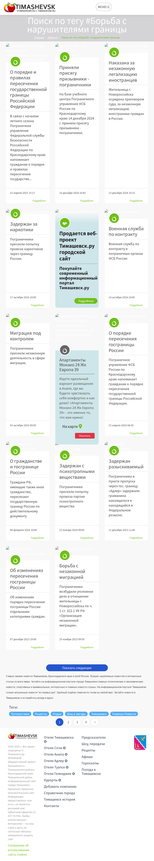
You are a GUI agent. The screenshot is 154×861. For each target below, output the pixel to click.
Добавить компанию (60, 786)
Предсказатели (94, 737)
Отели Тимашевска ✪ (59, 739)
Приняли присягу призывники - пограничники (75, 76)
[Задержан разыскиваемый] (126, 446)
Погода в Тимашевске (91, 771)
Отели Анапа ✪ (55, 754)
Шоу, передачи (93, 744)
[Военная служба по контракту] (126, 214)
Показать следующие (77, 668)
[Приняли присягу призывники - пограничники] (77, 50)
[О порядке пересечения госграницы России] (126, 318)
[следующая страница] (95, 722)
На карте (70, 426)
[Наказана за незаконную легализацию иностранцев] (126, 48)
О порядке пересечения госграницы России (123, 341)
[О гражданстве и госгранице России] (27, 446)
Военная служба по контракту (126, 231)
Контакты (51, 806)
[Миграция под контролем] (27, 318)
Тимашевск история (59, 799)
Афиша (87, 757)
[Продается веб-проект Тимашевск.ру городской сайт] (77, 258)
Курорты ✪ (52, 780)
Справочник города (59, 793)
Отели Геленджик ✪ (59, 773)
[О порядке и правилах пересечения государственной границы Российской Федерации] (27, 52)
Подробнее (39, 200)
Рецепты (88, 750)
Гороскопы (90, 763)
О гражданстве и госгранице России (26, 466)
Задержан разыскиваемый (126, 463)
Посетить (84, 436)
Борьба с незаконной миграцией (72, 571)
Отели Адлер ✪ (55, 761)
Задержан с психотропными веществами (77, 471)
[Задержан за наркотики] (27, 211)
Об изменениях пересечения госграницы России (26, 579)
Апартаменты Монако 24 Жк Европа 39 (72, 364)
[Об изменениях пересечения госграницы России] (27, 553)
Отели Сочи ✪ (55, 748)
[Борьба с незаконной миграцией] (77, 551)
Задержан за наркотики (23, 226)
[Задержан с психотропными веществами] (77, 449)
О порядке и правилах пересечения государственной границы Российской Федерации (28, 89)
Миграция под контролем (25, 335)
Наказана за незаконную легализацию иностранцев (123, 71)
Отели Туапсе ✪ (56, 767)
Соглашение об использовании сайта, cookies (18, 849)
